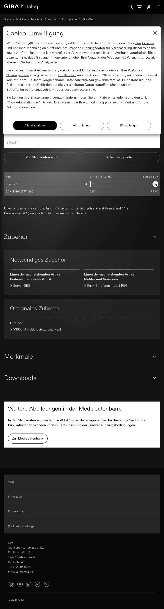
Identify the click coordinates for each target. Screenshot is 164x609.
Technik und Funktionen (44, 19)
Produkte (21, 19)
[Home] (66, 7)
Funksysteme (69, 19)
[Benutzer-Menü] (149, 7)
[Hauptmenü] (157, 6)
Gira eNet (87, 19)
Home (7, 19)
